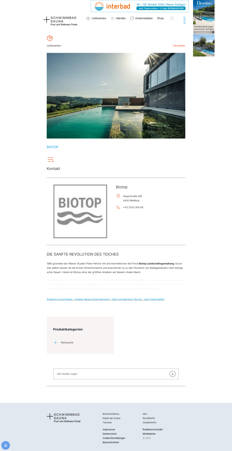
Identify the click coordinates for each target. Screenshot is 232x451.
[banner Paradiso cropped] (204, 28)
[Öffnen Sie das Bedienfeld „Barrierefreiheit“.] (5, 445)
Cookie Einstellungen (114, 438)
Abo (145, 413)
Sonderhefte (149, 422)
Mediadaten (149, 433)
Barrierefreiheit (111, 442)
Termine (107, 422)
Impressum (109, 429)
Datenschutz (110, 433)
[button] (172, 18)
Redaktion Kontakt (153, 429)
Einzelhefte (149, 418)
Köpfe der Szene (111, 418)
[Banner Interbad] (140, 5)
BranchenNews (111, 413)
